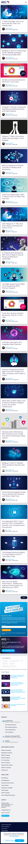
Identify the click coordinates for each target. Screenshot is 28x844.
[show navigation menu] (26, 2)
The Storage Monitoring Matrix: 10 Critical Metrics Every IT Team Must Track (13, 554)
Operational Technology (9, 666)
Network (5, 663)
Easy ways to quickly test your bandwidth (18, 705)
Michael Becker (10, 28)
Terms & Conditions (5, 826)
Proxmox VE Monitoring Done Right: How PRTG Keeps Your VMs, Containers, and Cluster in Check (13, 372)
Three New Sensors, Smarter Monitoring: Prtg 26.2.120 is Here (12, 315)
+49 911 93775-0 (5, 812)
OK (19, 840)
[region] (14, 837)
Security (12, 663)
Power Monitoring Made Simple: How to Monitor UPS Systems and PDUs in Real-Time (14, 494)
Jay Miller (9, 530)
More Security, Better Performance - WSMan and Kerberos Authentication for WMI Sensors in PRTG (12, 585)
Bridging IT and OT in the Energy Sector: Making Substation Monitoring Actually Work (14, 53)
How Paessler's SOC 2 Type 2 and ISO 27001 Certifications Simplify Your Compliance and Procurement (13, 524)
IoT (22, 661)
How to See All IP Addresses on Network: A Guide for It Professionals (17, 676)
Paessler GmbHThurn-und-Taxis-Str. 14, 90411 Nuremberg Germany (7, 805)
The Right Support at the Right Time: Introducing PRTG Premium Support (13, 286)
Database (5, 661)
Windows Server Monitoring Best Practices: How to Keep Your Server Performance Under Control (13, 435)
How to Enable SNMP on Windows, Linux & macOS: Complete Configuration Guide (18, 691)
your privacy (8, 622)
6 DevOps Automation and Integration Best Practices (12, 343)
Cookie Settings (4, 830)
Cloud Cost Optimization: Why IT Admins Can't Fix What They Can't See (13, 197)
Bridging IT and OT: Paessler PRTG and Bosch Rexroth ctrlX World (13, 465)
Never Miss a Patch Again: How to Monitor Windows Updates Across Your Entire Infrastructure (13, 404)
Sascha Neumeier (10, 559)
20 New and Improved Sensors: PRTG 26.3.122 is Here (13, 81)
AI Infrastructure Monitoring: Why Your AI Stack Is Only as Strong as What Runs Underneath (12, 256)
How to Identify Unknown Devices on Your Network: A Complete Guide (17, 684)
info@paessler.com (6, 810)
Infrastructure (14, 661)
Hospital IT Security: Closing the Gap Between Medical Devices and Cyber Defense (14, 109)
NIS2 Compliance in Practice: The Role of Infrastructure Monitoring (13, 167)
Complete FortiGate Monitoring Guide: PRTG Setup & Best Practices (18, 698)
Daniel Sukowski (10, 469)
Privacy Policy (4, 828)
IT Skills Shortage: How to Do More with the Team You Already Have (13, 23)
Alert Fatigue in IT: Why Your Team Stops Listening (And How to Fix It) (12, 226)
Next (24, 597)
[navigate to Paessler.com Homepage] (5, 2)
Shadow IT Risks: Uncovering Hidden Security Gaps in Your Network (13, 138)
